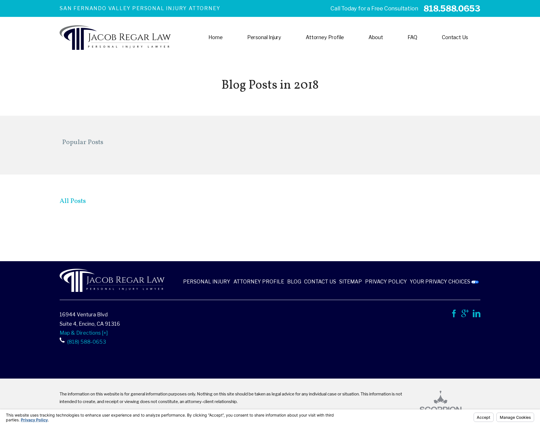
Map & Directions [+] (84, 333)
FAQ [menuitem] (412, 37)
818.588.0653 (452, 8)
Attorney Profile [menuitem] (325, 37)
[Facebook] (454, 315)
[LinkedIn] (476, 315)
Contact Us (320, 282)
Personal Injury (206, 282)
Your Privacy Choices (440, 282)
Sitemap (350, 282)
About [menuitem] (375, 37)
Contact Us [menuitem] (455, 37)
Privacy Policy (386, 282)
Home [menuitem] (215, 37)
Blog (294, 282)
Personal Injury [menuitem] (264, 37)
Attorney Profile (258, 282)
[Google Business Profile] (465, 315)
